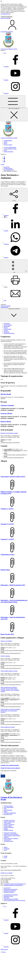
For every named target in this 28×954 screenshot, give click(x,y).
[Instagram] (4, 161)
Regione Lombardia (5, 18)
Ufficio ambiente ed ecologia (8, 727)
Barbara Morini (6, 421)
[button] (8, 140)
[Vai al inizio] (1, 773)
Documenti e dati (8, 814)
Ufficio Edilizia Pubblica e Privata (9, 671)
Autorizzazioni (7, 839)
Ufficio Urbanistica (5, 656)
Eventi (5, 857)
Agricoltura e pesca (8, 841)
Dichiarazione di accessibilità (11, 899)
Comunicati (6, 848)
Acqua (5, 150)
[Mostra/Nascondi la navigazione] (13, 101)
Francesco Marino (6, 413)
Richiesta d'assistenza (9, 892)
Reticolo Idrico (5, 570)
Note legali (6, 897)
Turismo (6, 828)
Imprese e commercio (9, 824)
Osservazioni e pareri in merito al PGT (13, 476)
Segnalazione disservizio (10, 890)
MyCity (4, 952)
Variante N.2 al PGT (7, 524)
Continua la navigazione (6, 16)
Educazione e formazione (10, 832)
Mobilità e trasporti (8, 830)
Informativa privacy (8, 896)
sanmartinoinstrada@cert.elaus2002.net (13, 885)
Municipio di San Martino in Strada (9, 433)
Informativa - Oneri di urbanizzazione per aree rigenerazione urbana (14, 601)
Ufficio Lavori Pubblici (6, 641)
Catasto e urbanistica (9, 827)
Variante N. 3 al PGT (7, 539)
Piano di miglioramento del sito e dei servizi (14, 900)
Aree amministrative (9, 169)
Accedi (2, 164)
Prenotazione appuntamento (10, 889)
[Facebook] (4, 157)
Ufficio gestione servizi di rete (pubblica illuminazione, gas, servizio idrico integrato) (10, 711)
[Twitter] (4, 160)
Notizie (5, 847)
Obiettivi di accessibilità (6, 873)
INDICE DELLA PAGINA (14, 308)
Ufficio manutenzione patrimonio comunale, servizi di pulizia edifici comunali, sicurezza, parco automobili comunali (10, 689)
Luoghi (5, 856)
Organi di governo (8, 806)
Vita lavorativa (7, 823)
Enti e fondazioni (8, 810)
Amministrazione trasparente (11, 894)
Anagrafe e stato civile (9, 820)
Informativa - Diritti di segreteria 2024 (13, 585)
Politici (5, 811)
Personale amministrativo (10, 813)
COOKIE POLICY (5, 14)
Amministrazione (8, 168)
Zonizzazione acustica (7, 554)
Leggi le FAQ (7, 888)
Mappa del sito (4, 949)
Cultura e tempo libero (9, 821)
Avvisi (5, 850)
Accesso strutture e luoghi (10, 148)
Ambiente (6, 837)
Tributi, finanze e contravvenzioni (12, 835)
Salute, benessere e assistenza (11, 838)
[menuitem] (5, 217)
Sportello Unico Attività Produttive (10, 765)
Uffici (5, 808)
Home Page (6, 167)
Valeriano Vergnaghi (7, 405)
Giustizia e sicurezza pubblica (11, 834)
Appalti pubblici (8, 826)
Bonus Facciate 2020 (7, 634)
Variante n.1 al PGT (7, 509)
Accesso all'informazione (10, 147)
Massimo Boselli (6, 394)
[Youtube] (4, 158)
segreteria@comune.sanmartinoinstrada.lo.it (15, 883)
